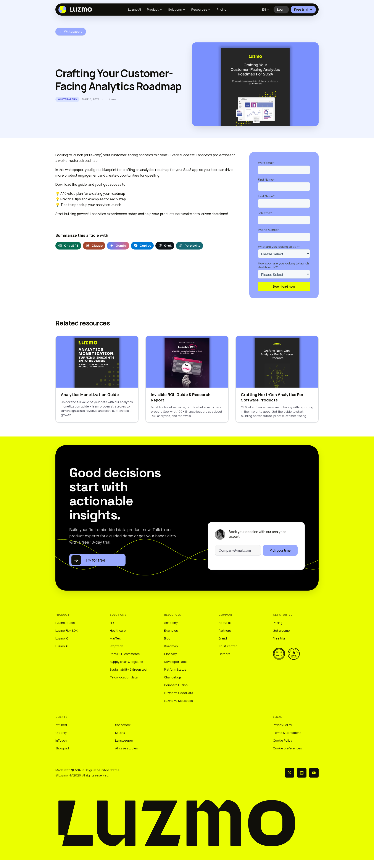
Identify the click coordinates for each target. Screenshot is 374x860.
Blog (167, 638)
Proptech (116, 646)
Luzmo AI (134, 9)
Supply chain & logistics (126, 662)
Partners (225, 630)
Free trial (301, 9)
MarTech (116, 638)
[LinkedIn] (301, 773)
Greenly (60, 733)
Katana (120, 733)
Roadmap (171, 646)
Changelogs (173, 677)
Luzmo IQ (61, 638)
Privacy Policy (282, 725)
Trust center (228, 646)
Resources (199, 9)
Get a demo (281, 630)
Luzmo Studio (65, 623)
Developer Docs (175, 662)
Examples (171, 630)
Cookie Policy (282, 740)
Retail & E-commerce (125, 654)
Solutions (175, 9)
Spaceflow (123, 725)
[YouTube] (314, 773)
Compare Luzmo (176, 685)
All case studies (126, 748)
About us (225, 623)
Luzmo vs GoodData (178, 693)
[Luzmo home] (76, 9)
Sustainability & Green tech (129, 669)
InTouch (61, 740)
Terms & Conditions (287, 733)
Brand (223, 638)
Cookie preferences (287, 748)
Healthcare (118, 630)
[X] (289, 773)
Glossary (170, 654)
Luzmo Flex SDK (66, 630)
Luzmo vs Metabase (178, 701)
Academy (170, 623)
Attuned (61, 725)
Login (283, 10)
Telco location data (124, 677)
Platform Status (175, 669)
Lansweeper (124, 740)
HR (112, 623)
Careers (224, 654)
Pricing (221, 9)
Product (153, 9)
